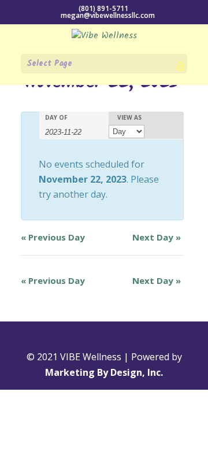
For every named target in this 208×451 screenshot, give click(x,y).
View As (129, 117)
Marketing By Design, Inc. (104, 372)
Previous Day (53, 237)
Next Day (156, 237)
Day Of (56, 117)
